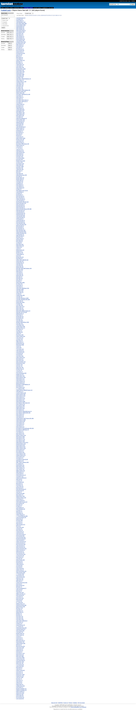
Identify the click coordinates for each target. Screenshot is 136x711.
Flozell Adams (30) (20, 70)
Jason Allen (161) (19, 291)
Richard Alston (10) (20, 343)
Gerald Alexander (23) (20, 213)
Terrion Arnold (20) (20, 568)
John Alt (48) (18, 347)
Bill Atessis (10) (19, 608)
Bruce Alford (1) (19, 241)
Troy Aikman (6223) (20, 158)
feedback (133, 0)
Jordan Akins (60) (19, 169)
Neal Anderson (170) (20, 438)
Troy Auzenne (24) (20, 664)
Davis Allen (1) (19, 279)
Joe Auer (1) (18, 636)
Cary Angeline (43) (20, 482)
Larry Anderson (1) (20, 432)
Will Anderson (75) (20, 460)
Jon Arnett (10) (19, 558)
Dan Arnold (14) (19, 561)
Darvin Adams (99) (20, 67)
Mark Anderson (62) (20, 434)
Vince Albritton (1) (20, 186)
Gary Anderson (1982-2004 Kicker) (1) (24, 411)
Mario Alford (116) (19, 244)
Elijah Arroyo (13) (19, 578)
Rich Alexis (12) (19, 237)
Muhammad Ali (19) (20, 250)
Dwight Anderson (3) (20, 407)
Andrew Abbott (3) (20, 20)
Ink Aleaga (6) (19, 193)
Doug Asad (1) (19, 584)
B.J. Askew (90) (19, 602)
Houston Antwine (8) (20, 500)
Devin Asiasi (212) (20, 598)
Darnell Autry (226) (20, 661)
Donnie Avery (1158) (20, 674)
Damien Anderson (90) (20, 394)
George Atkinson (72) (20, 625)
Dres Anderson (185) (20, 405)
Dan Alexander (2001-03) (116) (22, 201)
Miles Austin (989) (20, 656)
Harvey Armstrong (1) (20, 550)
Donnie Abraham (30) (20, 39)
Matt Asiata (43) (19, 599)
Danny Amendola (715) (21, 361)
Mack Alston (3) (19, 340)
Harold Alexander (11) (20, 214)
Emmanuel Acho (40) (20, 53)
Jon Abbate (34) (19, 19)
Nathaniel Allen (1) (20, 313)
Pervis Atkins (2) (19, 622)
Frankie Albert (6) (19, 180)
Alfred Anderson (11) (20, 378)
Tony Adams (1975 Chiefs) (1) (22, 100)
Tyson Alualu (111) (20, 349)
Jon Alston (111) (19, 339)
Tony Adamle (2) (19, 59)
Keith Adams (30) (19, 85)
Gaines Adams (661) (20, 71)
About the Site (54, 702)
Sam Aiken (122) (19, 156)
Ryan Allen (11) (19, 319)
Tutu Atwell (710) (19, 632)
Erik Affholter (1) (19, 131)
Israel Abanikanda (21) (20, 17)
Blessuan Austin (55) (20, 646)
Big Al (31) (18, 172)
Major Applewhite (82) (20, 509)
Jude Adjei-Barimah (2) (21, 126)
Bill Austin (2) (19, 644)
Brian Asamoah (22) (20, 585)
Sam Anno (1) (19, 492)
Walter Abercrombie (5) (21, 30)
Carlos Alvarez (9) (20, 350)
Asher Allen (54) (19, 264)
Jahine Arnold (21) (20, 564)
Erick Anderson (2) (20, 409)
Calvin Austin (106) (20, 647)
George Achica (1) (20, 51)
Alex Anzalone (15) (20, 503)
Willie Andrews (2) (20, 472)
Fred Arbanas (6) (19, 513)
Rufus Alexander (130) (20, 230)
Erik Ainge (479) (19, 159)
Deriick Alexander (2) (20, 207)
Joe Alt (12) (18, 346)
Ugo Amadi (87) (19, 354)
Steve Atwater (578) (20, 630)
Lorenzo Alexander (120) (21, 224)
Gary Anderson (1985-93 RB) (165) (23, 412)
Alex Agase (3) (19, 134)
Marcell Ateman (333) (20, 606)
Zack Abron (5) (19, 47)
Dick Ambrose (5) (19, 359)
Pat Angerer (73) (19, 484)
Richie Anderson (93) (20, 445)
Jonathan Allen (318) (20, 295)
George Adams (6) (20, 73)
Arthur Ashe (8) (19, 589)
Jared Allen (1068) (20, 289)
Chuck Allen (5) (19, 272)
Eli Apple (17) (19, 506)
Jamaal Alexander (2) (20, 217)
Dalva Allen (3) (19, 276)
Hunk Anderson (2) (20, 415)
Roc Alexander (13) (20, 228)
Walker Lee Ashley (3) (20, 593)
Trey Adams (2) (19, 102)
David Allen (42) (19, 278)
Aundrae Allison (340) (20, 326)
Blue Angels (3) (19, 483)
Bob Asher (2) (19, 591)
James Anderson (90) (20, 421)
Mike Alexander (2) (20, 226)
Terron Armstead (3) (20, 540)
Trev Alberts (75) (19, 182)
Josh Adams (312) (20, 83)
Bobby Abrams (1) (20, 44)
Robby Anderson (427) (20, 446)
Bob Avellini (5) (19, 667)
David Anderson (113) (20, 398)
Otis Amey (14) (19, 366)
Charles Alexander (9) (20, 199)
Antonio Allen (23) (19, 261)
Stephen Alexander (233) (21, 233)
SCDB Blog (60, 702)
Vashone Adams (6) (20, 104)
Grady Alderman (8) (20, 187)
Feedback (75, 702)
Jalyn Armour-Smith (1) (21, 534)
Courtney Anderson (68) (21, 392)
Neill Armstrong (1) (20, 551)
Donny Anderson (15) (20, 404)
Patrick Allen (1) (19, 315)
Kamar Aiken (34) (19, 155)
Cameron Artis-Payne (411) (21, 582)
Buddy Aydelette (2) (20, 691)
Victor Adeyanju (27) (20, 121)
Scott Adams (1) (19, 95)
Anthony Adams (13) (20, 60)
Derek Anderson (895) (20, 401)
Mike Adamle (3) (19, 57)
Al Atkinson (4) (19, 623)
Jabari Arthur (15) (19, 579)
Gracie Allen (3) (19, 286)
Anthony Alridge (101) (20, 336)
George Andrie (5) (19, 473)
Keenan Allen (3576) (20, 302)
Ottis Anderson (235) (20, 441)
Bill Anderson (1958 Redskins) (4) (23, 384)
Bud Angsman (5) (19, 487)
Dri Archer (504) (19, 520)
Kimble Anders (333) (20, 376)
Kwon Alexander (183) (20, 223)
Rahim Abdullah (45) (20, 29)
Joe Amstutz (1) (19, 371)
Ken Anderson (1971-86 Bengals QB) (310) (25, 428)
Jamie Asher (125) (20, 592)
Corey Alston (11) (19, 337)
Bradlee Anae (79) (20, 374)
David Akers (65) (19, 167)
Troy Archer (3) (19, 521)
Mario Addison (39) (20, 115)
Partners (70, 702)
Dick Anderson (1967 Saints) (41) (23, 402)
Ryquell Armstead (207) (21, 538)
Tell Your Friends (81, 702)
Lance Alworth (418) (20, 351)
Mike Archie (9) (19, 523)
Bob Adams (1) (19, 61)
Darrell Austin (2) (19, 650)
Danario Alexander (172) (21, 203)
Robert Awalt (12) (19, 684)
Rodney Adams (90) (20, 92)
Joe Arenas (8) (19, 528)
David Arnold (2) (19, 562)
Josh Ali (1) (18, 248)
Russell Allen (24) (19, 317)
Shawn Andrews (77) (20, 468)
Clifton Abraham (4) (20, 36)
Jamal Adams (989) (20, 74)
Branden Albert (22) (20, 177)
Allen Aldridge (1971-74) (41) (22, 190)
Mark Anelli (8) (19, 479)
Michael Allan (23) (20, 257)
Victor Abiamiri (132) (20, 32)
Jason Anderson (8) (20, 422)
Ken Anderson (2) (19, 431)
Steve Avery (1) (19, 680)
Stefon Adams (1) (19, 97)
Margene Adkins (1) (20, 128)
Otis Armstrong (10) (20, 552)
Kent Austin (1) (19, 651)
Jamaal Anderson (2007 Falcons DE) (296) (25, 418)
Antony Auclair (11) (20, 634)
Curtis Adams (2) (19, 66)
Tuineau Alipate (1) (20, 254)
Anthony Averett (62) (20, 670)
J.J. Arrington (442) (20, 574)
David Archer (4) (19, 518)
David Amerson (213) (20, 363)
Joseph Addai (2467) (20, 109)
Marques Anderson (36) (21, 435)
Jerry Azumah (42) (20, 698)
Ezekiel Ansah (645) (20, 493)
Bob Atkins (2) (19, 615)
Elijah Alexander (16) (20, 210)
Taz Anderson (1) (19, 458)
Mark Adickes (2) (19, 125)
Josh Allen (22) (19, 296)
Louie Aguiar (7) (19, 146)
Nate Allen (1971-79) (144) (21, 312)
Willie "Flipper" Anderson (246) (22, 462)
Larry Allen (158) (19, 305)
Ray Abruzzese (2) (20, 49)
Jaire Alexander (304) (20, 216)
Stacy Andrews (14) (20, 469)
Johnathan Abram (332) (21, 42)
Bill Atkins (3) (19, 613)
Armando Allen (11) (20, 262)
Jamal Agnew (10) (20, 141)
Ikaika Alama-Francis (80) (21, 175)
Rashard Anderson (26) (21, 443)
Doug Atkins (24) (19, 616)
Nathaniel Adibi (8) (20, 122)
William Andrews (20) (20, 470)
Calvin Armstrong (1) (20, 545)
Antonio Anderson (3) (20, 381)
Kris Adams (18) (19, 87)
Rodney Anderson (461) (21, 448)
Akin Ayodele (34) (19, 695)
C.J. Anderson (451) (20, 388)
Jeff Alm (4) (18, 333)
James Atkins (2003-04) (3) (21, 620)
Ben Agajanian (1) (19, 132)
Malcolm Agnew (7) (20, 142)
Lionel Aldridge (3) (20, 192)
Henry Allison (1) (19, 329)
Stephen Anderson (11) (21, 455)
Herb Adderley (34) (20, 111)
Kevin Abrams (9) (19, 46)
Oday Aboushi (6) (19, 34)
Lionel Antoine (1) (19, 499)
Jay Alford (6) (19, 242)
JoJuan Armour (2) (20, 531)
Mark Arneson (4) (19, 557)
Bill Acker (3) (18, 56)
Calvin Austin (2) (19, 649)
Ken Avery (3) (19, 678)
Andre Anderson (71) (20, 380)
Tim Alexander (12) (20, 234)
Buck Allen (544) (19, 269)
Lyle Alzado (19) (19, 353)
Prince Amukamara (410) (21, 373)
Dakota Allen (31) (19, 275)
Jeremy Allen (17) (19, 292)
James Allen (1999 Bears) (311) (22, 288)
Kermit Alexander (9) (20, 221)
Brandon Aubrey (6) (20, 633)
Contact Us (65, 702)
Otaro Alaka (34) (19, 173)
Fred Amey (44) (19, 364)
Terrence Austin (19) (20, 659)
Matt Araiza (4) (19, 511)
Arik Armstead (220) (20, 535)
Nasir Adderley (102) (20, 112)
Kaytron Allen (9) (19, 301)
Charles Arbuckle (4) (20, 514)
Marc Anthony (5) (19, 494)
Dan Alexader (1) (19, 194)
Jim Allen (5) (18, 293)
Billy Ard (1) (18, 526)
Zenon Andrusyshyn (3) (21, 475)
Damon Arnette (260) (20, 559)
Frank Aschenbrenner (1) (21, 588)
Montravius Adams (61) (21, 91)
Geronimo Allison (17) (20, 327)
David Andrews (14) (20, 465)
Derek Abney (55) (19, 33)
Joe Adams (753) (19, 77)
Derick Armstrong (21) (20, 547)
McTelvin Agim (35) (20, 139)
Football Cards (6, 10)
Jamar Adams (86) (20, 75)
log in (129, 0)
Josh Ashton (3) (19, 596)
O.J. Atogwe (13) (19, 626)
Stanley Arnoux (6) (20, 569)
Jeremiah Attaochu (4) (20, 629)
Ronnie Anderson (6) (20, 449)
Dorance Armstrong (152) (21, 548)
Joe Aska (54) (19, 601)
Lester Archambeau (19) (21, 517)
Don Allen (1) (18, 281)
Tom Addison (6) (19, 117)
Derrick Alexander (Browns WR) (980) (23, 209)
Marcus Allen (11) (19, 308)
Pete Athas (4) (19, 609)
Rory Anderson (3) (20, 451)
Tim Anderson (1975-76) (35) (22, 459)
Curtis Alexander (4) (20, 200)
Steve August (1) (19, 639)
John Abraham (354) (20, 40)
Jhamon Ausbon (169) (20, 643)
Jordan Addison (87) (20, 114)
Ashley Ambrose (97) (20, 357)
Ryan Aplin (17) (19, 504)
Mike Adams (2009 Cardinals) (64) (23, 90)
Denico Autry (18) (19, 663)
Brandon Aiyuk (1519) (20, 160)
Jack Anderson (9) (20, 417)
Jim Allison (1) (19, 330)
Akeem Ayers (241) (20, 693)
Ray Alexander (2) (20, 227)
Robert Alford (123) (20, 245)
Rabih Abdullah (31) (20, 27)
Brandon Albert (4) (20, 179)
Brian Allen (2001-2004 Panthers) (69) (24, 268)
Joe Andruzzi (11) (19, 476)
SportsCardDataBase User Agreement (78, 707)
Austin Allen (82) (19, 265)
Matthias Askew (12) (20, 603)
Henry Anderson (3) (20, 414)
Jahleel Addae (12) (20, 108)
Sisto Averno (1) (19, 671)
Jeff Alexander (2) (19, 218)
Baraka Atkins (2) (19, 612)
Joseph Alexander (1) (20, 220)
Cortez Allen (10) (19, 274)
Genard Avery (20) (20, 676)
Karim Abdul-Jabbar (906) (21, 23)
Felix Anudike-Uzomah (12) (21, 501)
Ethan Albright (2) (19, 184)
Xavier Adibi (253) (19, 124)
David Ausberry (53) (20, 642)
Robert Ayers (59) (19, 694)
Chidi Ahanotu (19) (20, 150)
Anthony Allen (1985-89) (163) (22, 259)
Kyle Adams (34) (19, 88)
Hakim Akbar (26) (19, 165)
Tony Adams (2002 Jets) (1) (22, 101)
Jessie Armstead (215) (20, 537)
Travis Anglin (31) (19, 486)
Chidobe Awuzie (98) (20, 685)
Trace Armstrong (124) (20, 554)
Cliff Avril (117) (19, 683)
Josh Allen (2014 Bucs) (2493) (22, 298)
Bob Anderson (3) (19, 385)
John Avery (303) (19, 677)
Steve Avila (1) (19, 681)
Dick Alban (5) (19, 176)
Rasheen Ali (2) (19, 251)
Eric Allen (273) (19, 284)
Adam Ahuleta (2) (19, 153)
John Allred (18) (19, 332)
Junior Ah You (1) (19, 149)
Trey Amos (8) (19, 370)
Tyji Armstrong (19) (20, 555)
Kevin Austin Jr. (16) (20, 653)
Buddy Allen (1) (19, 271)
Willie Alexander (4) (20, 235)
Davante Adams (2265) (21, 68)
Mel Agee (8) (18, 135)
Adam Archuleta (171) (20, 524)
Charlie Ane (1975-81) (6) (21, 477)
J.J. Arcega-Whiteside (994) (22, 516)
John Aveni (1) (19, 668)
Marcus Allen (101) (20, 309)
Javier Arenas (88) (20, 527)
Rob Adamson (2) (19, 107)
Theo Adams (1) (19, 98)
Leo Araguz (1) (19, 510)
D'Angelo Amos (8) (20, 368)
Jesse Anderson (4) (20, 424)
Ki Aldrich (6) (18, 189)
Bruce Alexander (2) (20, 197)
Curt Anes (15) (19, 480)
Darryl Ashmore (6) (20, 595)
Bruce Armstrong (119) (20, 544)
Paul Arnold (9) (19, 567)
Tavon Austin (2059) (20, 657)
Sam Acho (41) (19, 54)
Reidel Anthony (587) (20, 496)
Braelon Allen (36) (19, 267)
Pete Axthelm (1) (19, 687)
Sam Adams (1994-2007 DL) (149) (23, 94)
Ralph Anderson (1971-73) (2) (22, 442)
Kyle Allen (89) (19, 303)
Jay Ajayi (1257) (19, 162)
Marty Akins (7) (19, 170)
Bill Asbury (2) (19, 586)
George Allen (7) (19, 285)
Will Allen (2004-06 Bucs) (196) (22, 322)
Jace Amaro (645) (19, 356)
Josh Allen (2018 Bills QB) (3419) (23, 299)
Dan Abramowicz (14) (20, 43)
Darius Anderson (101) (20, 395)
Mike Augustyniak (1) (20, 640)
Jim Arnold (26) (19, 565)
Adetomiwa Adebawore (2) (21, 118)
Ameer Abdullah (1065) (21, 25)
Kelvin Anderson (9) (20, 426)
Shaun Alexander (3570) (21, 231)
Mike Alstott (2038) (20, 344)
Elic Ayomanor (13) (20, 697)
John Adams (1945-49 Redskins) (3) (23, 78)
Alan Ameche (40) (20, 360)
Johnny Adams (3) (20, 80)
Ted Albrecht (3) (19, 183)
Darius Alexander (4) (20, 204)
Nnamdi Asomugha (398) (21, 605)
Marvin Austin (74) (20, 654)
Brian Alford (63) (19, 240)
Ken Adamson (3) (19, 105)
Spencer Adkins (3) (20, 129)
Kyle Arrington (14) (20, 575)
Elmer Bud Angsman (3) (21, 489)
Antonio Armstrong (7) (20, 543)
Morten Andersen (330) (21, 377)
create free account (124, 0)
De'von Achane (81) (20, 50)
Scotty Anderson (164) (20, 453)
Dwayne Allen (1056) (20, 282)
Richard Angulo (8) (20, 490)
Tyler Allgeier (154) (20, 325)
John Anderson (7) (20, 425)
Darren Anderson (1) (20, 397)
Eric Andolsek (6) (19, 463)
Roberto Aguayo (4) (20, 145)
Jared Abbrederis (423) (20, 22)
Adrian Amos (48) (19, 367)
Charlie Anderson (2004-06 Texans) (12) (24, 390)
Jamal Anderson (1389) (21, 419)
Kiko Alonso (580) (19, 334)
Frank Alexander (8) (20, 211)
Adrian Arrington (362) (20, 572)
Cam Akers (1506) (20, 166)
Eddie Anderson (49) (20, 408)
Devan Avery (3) (19, 673)
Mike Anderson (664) (20, 436)
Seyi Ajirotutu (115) (20, 163)
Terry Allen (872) (19, 320)
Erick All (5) (18, 255)
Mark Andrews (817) (20, 466)
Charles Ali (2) (19, 247)
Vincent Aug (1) (19, 637)
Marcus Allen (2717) (20, 306)
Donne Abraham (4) (20, 37)
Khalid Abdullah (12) (20, 26)
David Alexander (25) (20, 206)
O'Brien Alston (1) (19, 342)
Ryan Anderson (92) (20, 452)
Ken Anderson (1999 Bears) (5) (22, 429)
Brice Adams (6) (19, 63)
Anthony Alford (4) (20, 238)
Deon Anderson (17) (20, 400)
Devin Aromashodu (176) (21, 571)
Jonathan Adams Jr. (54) (21, 81)
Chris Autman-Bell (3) (20, 660)
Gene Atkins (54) (19, 618)
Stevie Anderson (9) (20, 456)
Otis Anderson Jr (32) (20, 439)
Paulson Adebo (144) (20, 119)
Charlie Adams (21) (20, 64)
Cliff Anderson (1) (19, 391)
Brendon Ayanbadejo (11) (21, 688)
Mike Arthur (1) (19, 581)
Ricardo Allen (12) (19, 316)
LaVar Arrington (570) (20, 576)
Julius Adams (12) (20, 84)
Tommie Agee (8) (19, 136)
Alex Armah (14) (19, 530)
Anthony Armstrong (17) (21, 541)
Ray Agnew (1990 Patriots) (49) (22, 143)
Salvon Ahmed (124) (20, 152)
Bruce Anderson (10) (20, 387)
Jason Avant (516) (20, 666)
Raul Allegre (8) (19, 258)
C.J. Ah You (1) (19, 148)
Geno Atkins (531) (20, 619)
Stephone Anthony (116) (21, 497)
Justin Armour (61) (20, 533)
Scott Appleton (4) (20, 507)
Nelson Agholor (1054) (20, 138)
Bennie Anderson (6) (20, 383)
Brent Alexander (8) (20, 196)
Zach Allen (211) (19, 323)
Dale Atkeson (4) (19, 610)
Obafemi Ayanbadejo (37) (21, 690)
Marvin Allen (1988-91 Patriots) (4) (23, 310)
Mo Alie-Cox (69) (19, 252)
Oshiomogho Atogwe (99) (21, 627)
